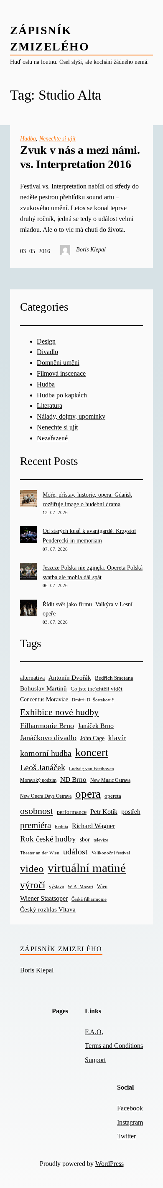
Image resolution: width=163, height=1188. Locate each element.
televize (101, 839)
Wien (102, 886)
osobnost (36, 811)
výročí (32, 885)
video (32, 868)
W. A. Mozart (80, 886)
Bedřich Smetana (114, 678)
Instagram (130, 1122)
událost (75, 851)
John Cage (92, 738)
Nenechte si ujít (57, 138)
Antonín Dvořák (69, 677)
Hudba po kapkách (62, 395)
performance (72, 812)
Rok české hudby (48, 838)
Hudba (28, 138)
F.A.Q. (94, 1031)
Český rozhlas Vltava (48, 909)
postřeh (130, 812)
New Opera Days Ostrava (45, 796)
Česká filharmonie (89, 899)
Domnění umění (58, 362)
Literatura (49, 405)
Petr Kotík (103, 811)
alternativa (32, 677)
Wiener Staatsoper (44, 898)
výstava (56, 886)
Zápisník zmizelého (61, 948)
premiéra (35, 825)
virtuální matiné (87, 867)
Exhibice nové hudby (59, 712)
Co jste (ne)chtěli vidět (96, 689)
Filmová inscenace (61, 373)
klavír (117, 738)
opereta (112, 796)
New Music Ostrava (110, 780)
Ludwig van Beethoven (91, 768)
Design (46, 341)
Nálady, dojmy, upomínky (71, 416)
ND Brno (73, 780)
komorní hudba (45, 753)
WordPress (109, 1163)
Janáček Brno (96, 726)
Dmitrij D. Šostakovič (93, 700)
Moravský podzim (38, 780)
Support (95, 1059)
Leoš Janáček (42, 767)
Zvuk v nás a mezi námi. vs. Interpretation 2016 (80, 157)
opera (88, 794)
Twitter (126, 1136)
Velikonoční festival (111, 852)
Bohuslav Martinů (43, 688)
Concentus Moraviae (44, 699)
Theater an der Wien (39, 853)
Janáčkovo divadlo (48, 737)
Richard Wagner (93, 826)
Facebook (130, 1108)
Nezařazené (52, 438)
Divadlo (47, 351)
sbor (85, 839)
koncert (91, 752)
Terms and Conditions (114, 1045)
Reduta (61, 826)
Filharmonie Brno (47, 725)
